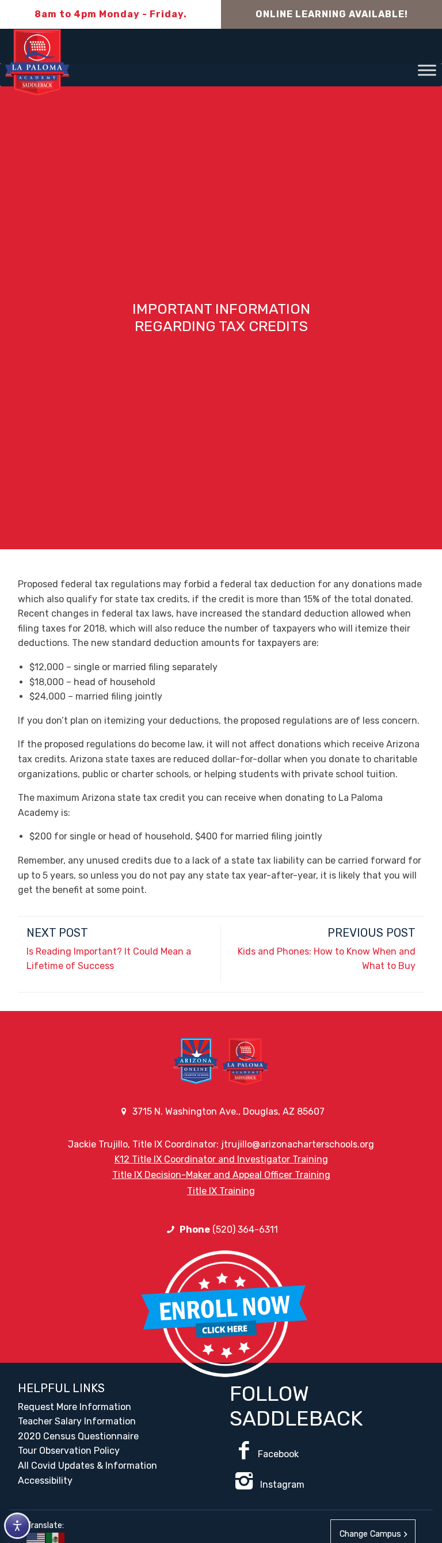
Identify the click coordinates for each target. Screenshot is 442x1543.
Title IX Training (221, 1190)
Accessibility (45, 1480)
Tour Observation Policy (69, 1450)
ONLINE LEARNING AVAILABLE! (332, 14)
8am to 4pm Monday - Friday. (111, 14)
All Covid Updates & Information (87, 1465)
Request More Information (74, 1406)
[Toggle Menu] (427, 69)
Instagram (281, 1484)
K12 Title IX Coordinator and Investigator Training (221, 1159)
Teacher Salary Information (77, 1421)
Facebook (278, 1454)
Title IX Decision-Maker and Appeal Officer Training (221, 1174)
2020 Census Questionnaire (78, 1436)
